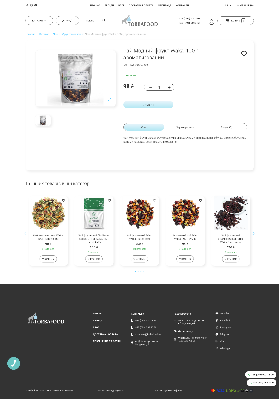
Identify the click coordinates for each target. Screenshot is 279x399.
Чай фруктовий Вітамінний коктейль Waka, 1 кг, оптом (230, 238)
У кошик (148, 104)
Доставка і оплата (141, 5)
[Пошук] (104, 20)
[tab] (226, 127)
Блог (121, 5)
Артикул (129, 64)
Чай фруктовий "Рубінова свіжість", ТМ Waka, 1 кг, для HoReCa (93, 238)
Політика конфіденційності (110, 390)
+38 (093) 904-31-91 (263, 382)
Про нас (95, 5)
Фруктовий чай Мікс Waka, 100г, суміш (185, 237)
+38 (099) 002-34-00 (263, 374)
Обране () (247, 5)
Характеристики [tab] (185, 127)
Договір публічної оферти (168, 390)
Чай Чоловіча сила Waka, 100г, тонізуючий (48, 237)
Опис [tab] (144, 127)
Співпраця (165, 5)
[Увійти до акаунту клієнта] (211, 22)
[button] (39, 20)
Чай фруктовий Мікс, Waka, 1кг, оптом (139, 237)
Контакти (182, 5)
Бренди (110, 5)
